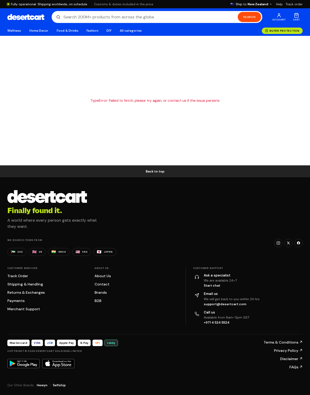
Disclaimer (291, 358)
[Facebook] (298, 243)
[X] (288, 243)
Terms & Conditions (283, 342)
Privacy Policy (288, 350)
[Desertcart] (25, 17)
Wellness (14, 31)
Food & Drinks (67, 31)
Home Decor (39, 31)
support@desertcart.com (225, 304)
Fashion (92, 31)
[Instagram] (278, 243)
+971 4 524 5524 (216, 322)
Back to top (155, 171)
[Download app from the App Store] (58, 363)
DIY (109, 31)
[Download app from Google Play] (23, 363)
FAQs (296, 367)
